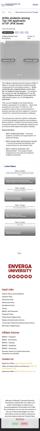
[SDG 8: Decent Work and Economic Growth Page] (10, 28)
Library (4, 308)
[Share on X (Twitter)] (22, 32)
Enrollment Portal (8, 305)
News (10, 12)
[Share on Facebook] (17, 32)
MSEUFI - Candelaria (9, 345)
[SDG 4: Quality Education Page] (6, 28)
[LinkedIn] (9, 276)
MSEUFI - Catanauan (9, 348)
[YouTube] (30, 276)
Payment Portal (7, 314)
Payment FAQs (7, 297)
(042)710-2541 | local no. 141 (25, 371)
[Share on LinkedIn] (27, 32)
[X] (18, 276)
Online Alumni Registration (11, 317)
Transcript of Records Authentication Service (18, 323)
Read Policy (20, 419)
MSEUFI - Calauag (8, 343)
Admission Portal (8, 302)
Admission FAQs (7, 299)
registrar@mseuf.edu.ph (23, 363)
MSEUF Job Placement (10, 311)
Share (8, 32)
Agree (15, 423)
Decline (24, 423)
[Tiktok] (26, 276)
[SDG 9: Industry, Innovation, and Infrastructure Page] (13, 28)
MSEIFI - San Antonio (9, 340)
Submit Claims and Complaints (13, 294)
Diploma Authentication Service (13, 320)
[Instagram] (22, 276)
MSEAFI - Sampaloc (9, 337)
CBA (3, 12)
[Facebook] (14, 276)
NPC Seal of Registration (11, 326)
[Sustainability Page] (3, 28)
